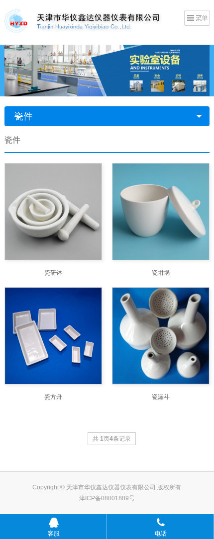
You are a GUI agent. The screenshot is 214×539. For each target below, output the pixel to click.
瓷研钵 (53, 272)
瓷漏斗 (161, 396)
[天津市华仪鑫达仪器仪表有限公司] (90, 21)
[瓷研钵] (53, 211)
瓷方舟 (53, 396)
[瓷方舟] (53, 336)
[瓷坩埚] (161, 211)
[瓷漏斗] (161, 336)
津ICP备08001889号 (107, 498)
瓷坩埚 (161, 272)
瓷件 (23, 116)
